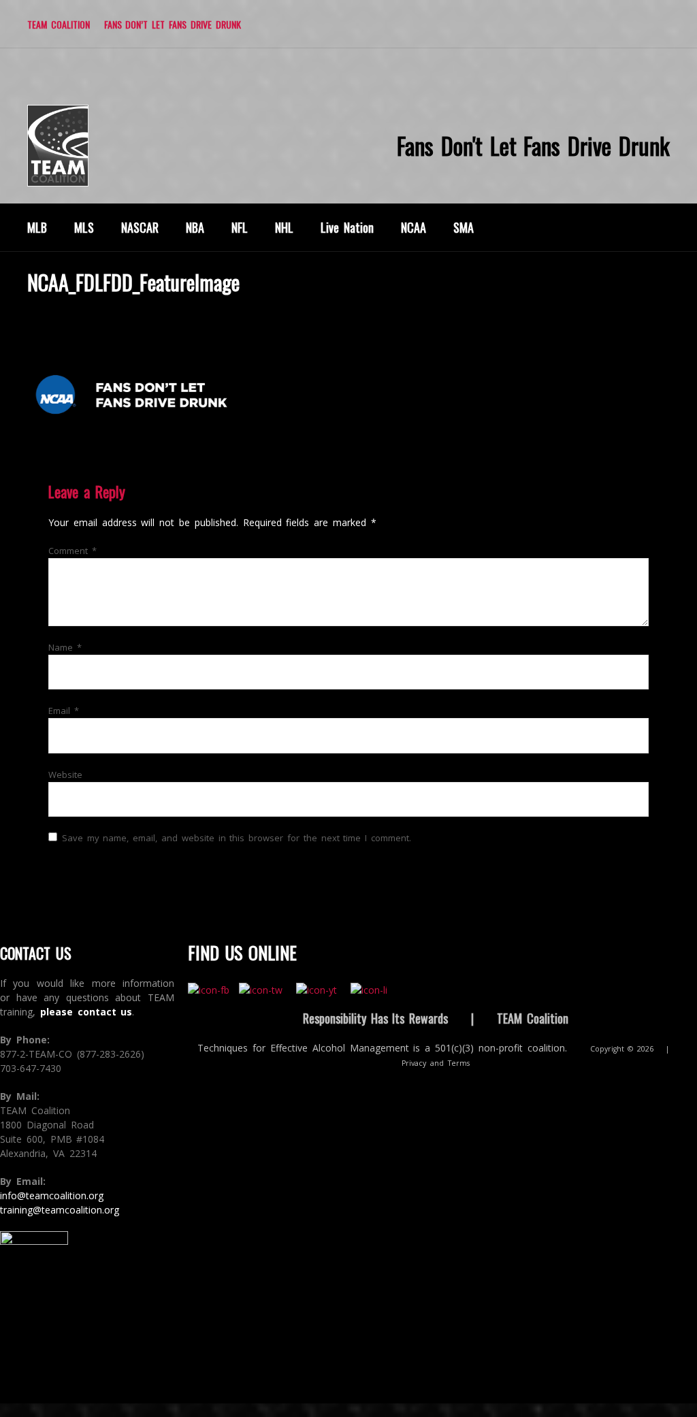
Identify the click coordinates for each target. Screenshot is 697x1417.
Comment (72, 550)
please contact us (86, 1011)
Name (65, 647)
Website (65, 774)
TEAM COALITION (58, 24)
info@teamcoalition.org (51, 1195)
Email (63, 710)
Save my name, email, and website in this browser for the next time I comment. (236, 838)
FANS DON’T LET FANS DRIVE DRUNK (172, 24)
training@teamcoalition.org (59, 1209)
